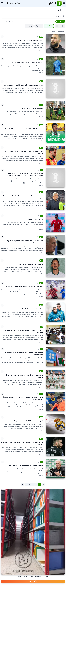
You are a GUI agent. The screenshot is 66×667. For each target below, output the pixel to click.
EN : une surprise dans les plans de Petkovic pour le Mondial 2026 (23, 197)
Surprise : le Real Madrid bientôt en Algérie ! (28, 421)
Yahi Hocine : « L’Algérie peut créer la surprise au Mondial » (23, 85)
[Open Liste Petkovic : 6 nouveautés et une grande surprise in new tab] (38, 462)
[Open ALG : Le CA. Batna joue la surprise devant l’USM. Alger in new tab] (37, 283)
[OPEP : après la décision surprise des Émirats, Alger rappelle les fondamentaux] (55, 356)
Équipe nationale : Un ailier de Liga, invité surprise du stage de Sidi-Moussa (23, 398)
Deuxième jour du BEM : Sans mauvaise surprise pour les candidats (24, 331)
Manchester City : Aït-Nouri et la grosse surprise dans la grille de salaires (22, 443)
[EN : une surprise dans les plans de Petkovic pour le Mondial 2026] (55, 200)
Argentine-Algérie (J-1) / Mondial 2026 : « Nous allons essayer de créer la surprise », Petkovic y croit (24, 242)
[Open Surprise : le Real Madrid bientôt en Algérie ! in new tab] (37, 417)
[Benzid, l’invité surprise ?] (55, 222)
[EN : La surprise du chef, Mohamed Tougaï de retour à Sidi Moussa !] (55, 155)
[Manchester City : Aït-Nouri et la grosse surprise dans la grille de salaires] (55, 446)
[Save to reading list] (2, 36)
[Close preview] (62, 140)
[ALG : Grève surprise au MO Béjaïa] (55, 110)
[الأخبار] (59, 3)
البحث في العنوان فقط (7, 21)
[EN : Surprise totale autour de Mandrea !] (55, 43)
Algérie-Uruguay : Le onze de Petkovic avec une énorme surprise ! (24, 376)
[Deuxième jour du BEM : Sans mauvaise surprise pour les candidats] (55, 334)
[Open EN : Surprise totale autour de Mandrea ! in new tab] (37, 37)
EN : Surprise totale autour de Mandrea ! (29, 40)
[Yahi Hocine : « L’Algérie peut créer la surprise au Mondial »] (55, 88)
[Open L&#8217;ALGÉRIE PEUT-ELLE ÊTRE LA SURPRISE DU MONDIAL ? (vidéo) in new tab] (37, 125)
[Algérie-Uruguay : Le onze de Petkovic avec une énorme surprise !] (55, 379)
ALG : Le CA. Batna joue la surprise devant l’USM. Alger (24, 286)
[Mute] (48, 140)
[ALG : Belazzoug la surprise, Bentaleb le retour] (55, 65)
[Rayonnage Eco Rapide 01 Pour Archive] (33, 532)
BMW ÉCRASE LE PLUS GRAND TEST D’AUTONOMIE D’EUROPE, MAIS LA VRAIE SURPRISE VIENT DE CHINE (25, 175)
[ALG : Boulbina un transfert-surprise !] (55, 267)
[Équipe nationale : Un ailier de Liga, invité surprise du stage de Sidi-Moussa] (55, 401)
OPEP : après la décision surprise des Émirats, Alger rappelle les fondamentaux (22, 354)
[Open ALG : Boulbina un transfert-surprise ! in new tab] (37, 260)
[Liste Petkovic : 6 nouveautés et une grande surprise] (55, 468)
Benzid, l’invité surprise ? (34, 219)
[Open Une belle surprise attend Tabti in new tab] (37, 305)
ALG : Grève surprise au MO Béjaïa (31, 108)
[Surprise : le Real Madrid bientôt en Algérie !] (55, 424)
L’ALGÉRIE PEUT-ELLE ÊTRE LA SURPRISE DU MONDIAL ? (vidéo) (23, 130)
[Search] (63, 16)
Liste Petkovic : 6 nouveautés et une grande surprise (25, 465)
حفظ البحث (59, 21)
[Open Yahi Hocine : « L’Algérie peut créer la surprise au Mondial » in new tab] (37, 81)
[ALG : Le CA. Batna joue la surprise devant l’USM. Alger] (55, 289)
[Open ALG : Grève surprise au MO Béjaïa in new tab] (37, 105)
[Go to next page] (22, 484)
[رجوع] (63, 10)
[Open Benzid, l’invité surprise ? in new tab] (38, 216)
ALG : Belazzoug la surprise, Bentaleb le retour (27, 63)
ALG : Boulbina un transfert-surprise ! (30, 264)
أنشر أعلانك (32, 581)
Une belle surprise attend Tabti (32, 309)
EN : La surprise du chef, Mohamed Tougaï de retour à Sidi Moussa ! (23, 152)
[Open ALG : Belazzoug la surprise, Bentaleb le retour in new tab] (37, 59)
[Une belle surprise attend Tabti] (55, 312)
